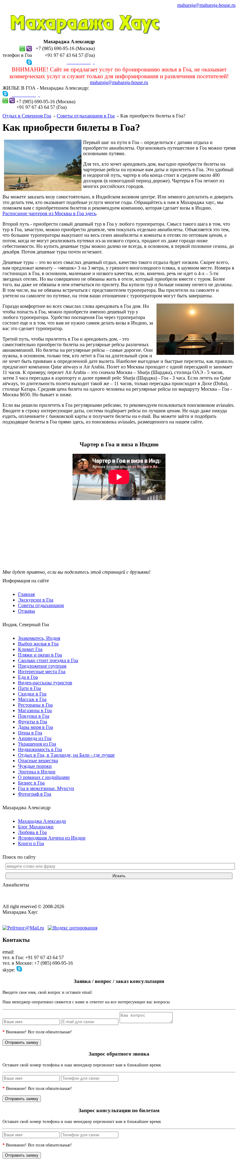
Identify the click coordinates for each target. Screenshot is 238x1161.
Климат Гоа (30, 649)
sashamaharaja (37, 969)
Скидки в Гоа (32, 693)
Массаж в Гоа (32, 699)
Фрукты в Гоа (32, 721)
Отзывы (26, 611)
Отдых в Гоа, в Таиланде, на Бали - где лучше (66, 755)
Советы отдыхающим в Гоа (86, 115)
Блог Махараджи (36, 826)
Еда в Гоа (28, 677)
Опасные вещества (38, 760)
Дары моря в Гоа (35, 727)
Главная (26, 594)
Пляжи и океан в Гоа (40, 654)
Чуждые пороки (35, 766)
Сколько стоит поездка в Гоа (48, 660)
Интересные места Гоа (41, 671)
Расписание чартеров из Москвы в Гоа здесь (49, 213)
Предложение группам (42, 666)
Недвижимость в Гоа (40, 749)
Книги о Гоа (31, 843)
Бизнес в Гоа (31, 782)
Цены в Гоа (30, 732)
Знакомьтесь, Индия (39, 638)
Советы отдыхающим (41, 605)
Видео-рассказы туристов (45, 682)
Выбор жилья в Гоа (38, 643)
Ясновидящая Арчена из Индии (52, 837)
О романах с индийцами (44, 777)
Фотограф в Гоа (34, 794)
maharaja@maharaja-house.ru (206, 5)
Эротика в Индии (36, 771)
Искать (119, 876)
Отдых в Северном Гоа (26, 115)
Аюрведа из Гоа (34, 738)
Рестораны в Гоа (35, 705)
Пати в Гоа (29, 688)
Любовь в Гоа (32, 832)
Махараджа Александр (42, 821)
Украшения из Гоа (37, 743)
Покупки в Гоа (33, 716)
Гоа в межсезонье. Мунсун (46, 788)
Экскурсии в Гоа (35, 599)
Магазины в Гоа (35, 710)
